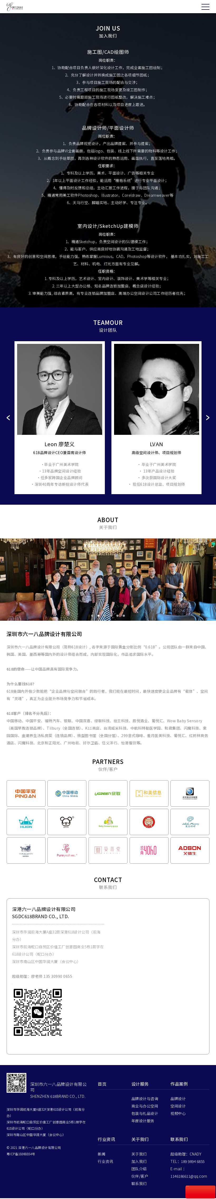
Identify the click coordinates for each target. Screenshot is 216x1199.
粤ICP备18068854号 (21, 1156)
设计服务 (140, 1086)
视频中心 (178, 1116)
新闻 (101, 1156)
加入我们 (139, 1164)
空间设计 (178, 1108)
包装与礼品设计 (144, 1116)
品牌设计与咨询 (144, 1101)
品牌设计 (178, 1101)
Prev (8, 417)
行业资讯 (106, 1142)
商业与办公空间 (144, 1108)
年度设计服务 (142, 1123)
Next (207, 417)
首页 (102, 1086)
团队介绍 (139, 1171)
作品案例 (179, 1086)
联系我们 (139, 1186)
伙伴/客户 (140, 1178)
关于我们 (140, 1142)
